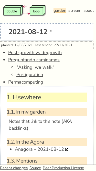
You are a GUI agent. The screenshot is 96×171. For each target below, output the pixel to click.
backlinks (18, 128)
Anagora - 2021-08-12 (39, 149)
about (88, 10)
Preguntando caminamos (34, 60)
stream (74, 10)
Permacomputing (25, 82)
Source (35, 167)
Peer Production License (63, 167)
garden (60, 10)
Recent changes (14, 167)
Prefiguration (29, 75)
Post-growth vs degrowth (35, 52)
